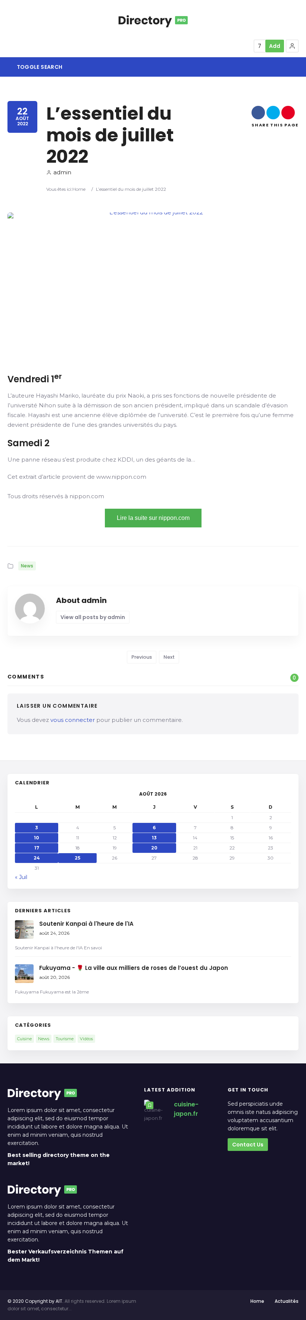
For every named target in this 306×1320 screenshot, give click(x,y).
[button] (292, 46)
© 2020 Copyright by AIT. (35, 1301)
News (27, 566)
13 (154, 837)
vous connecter (72, 719)
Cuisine (24, 1038)
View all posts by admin (92, 617)
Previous (141, 657)
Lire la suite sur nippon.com (153, 518)
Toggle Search (38, 67)
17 (36, 848)
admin (62, 172)
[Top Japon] (153, 20)
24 (37, 858)
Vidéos (86, 1038)
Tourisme (65, 1038)
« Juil (21, 877)
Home (78, 189)
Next (169, 657)
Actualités (287, 1301)
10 (36, 837)
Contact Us (247, 1144)
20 (154, 848)
